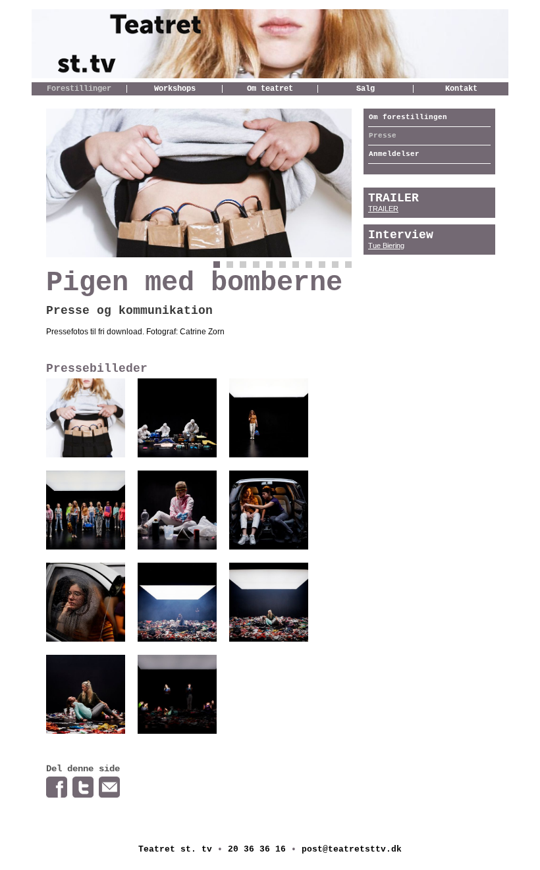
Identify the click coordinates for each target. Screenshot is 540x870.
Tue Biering (386, 245)
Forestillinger (79, 89)
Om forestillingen (408, 117)
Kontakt (461, 89)
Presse (382, 136)
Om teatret (270, 89)
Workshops (175, 89)
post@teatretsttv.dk (352, 849)
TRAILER (383, 209)
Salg (365, 89)
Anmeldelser (394, 154)
